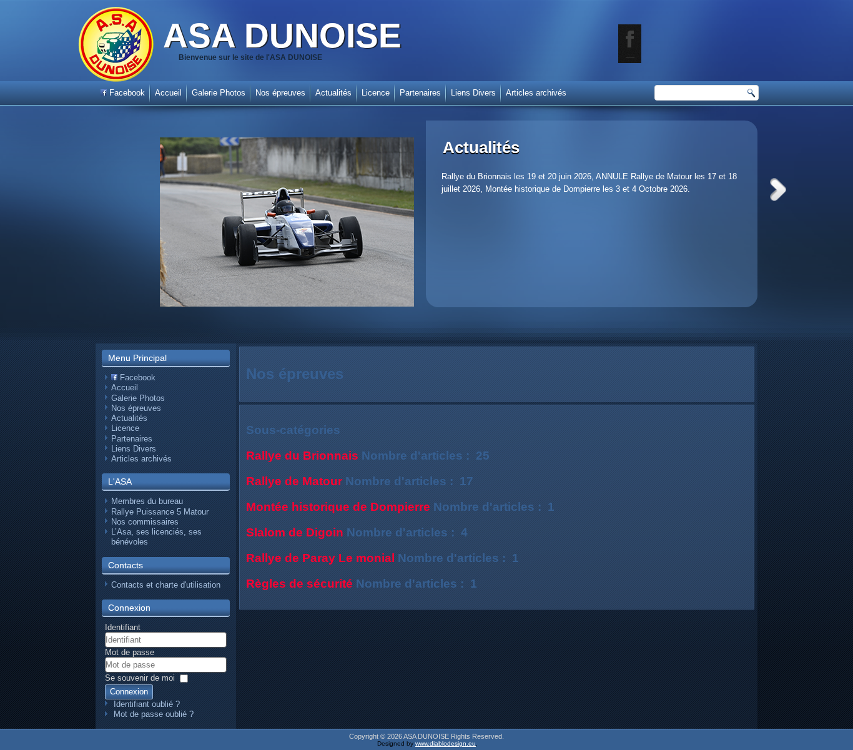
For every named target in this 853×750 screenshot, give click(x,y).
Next (778, 189)
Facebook (126, 92)
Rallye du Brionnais (302, 455)
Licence (376, 92)
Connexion (129, 691)
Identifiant (123, 627)
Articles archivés (536, 92)
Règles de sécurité (299, 583)
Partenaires (420, 92)
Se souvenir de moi (140, 678)
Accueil (168, 92)
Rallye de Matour (294, 481)
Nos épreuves (280, 92)
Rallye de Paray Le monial (320, 558)
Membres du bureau (147, 501)
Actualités (481, 147)
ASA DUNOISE (282, 35)
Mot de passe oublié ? (154, 714)
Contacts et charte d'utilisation (165, 585)
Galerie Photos (218, 92)
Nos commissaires (145, 521)
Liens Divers (473, 92)
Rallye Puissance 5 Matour (160, 511)
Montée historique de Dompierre (338, 506)
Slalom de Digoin (294, 532)
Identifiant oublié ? (147, 704)
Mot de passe (129, 652)
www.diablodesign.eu (445, 743)
